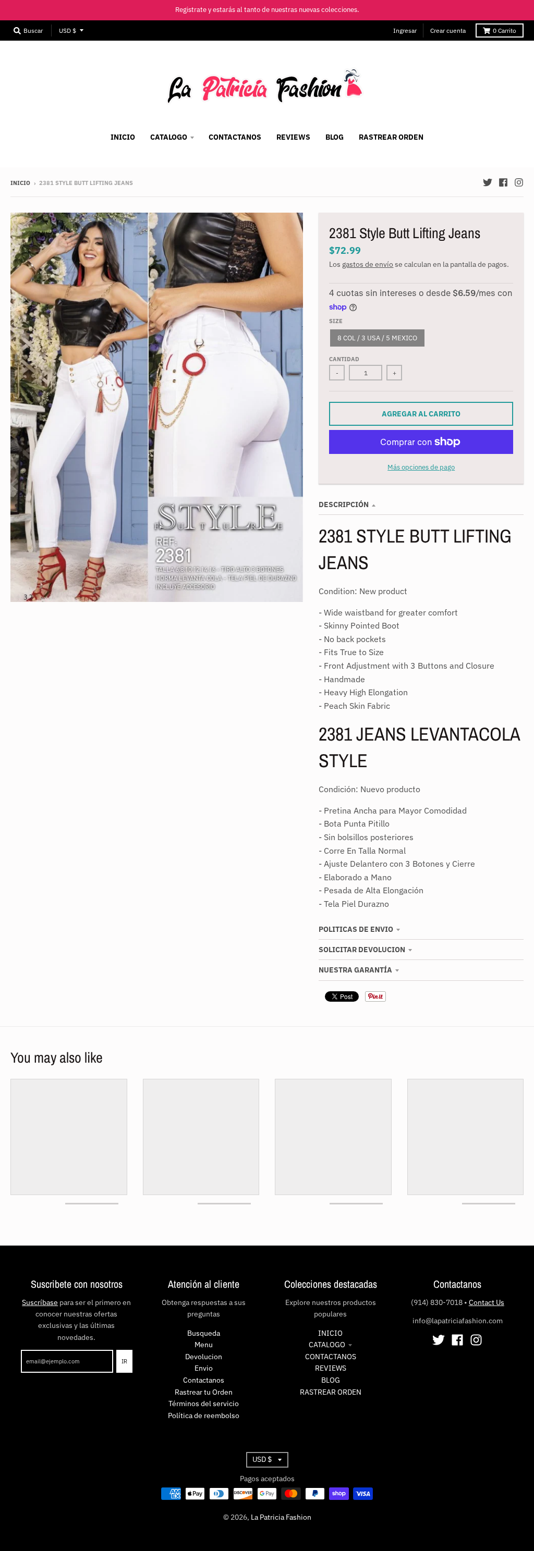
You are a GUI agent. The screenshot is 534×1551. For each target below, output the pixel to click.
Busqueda (203, 1333)
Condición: (338, 789)
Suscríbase (40, 1302)
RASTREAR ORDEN (330, 1392)
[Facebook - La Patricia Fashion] (503, 182)
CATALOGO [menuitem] (168, 137)
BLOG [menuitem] (334, 137)
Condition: (338, 591)
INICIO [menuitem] (123, 137)
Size (336, 321)
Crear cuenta (448, 30)
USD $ (67, 30)
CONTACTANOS (330, 1356)
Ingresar (405, 30)
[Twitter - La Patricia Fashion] (487, 182)
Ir (124, 1361)
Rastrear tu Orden (204, 1392)
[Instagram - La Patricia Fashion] (519, 182)
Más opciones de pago (421, 467)
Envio (204, 1368)
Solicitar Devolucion (362, 949)
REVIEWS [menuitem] (293, 137)
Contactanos (203, 1380)
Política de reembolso (203, 1415)
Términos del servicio (203, 1403)
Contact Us (486, 1302)
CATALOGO (327, 1344)
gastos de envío (367, 264)
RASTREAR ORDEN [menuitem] (391, 137)
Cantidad (344, 359)
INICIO (330, 1333)
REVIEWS (330, 1368)
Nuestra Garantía (355, 970)
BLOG (330, 1380)
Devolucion (203, 1356)
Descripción (344, 504)
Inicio (20, 183)
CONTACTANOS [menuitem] (235, 137)
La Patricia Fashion (281, 1517)
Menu (204, 1344)
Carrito (504, 30)
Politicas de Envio (356, 929)
